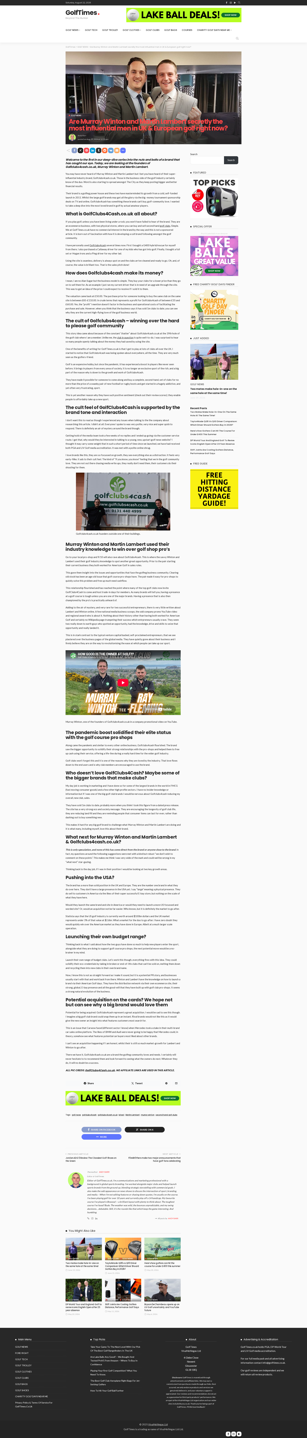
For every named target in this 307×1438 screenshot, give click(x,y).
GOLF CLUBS (152, 30)
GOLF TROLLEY (110, 30)
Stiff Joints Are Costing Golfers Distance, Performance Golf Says (122, 1306)
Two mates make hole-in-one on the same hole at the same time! (82, 1265)
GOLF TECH (91, 30)
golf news (76, 1115)
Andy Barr (82, 135)
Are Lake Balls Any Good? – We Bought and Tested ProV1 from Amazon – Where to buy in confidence (114, 1360)
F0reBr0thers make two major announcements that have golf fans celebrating (154, 1159)
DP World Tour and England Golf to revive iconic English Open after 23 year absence (84, 1307)
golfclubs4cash (89, 1115)
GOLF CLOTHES (131, 30)
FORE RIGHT (22, 1353)
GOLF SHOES (22, 1390)
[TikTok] (239, 1434)
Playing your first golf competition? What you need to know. (113, 1372)
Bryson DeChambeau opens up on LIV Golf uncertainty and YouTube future (161, 1307)
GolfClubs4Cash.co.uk (100, 1070)
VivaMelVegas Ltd (158, 1424)
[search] (239, 2)
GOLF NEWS (72, 30)
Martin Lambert (133, 1115)
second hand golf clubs (166, 1115)
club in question (125, 337)
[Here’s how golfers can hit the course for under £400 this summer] (162, 1249)
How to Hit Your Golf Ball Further (107, 1390)
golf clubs (165, 225)
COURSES (187, 30)
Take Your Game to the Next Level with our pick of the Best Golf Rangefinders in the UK (115, 1348)
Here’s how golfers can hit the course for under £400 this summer (162, 1265)
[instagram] (233, 1434)
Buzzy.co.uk (184, 1404)
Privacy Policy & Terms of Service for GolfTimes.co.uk (33, 1404)
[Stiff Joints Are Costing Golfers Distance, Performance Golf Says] (123, 1290)
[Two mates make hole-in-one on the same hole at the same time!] (84, 1249)
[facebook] (228, 1434)
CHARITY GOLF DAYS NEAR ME (213, 30)
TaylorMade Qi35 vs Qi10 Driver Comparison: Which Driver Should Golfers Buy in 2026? (122, 1266)
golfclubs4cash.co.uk (108, 1115)
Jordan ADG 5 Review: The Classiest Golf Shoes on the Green (91, 1159)
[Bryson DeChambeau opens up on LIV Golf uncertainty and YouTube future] (162, 1290)
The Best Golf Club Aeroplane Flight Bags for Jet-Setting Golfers (115, 1382)
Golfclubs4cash (98, 245)
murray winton (147, 1115)
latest (121, 1115)
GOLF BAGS (170, 30)
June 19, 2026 (197, 397)
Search (193, 154)
